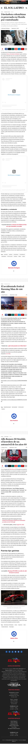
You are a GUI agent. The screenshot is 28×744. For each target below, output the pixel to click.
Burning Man (14, 407)
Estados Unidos (7, 11)
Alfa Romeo (12, 469)
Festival (3, 409)
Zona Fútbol (14, 727)
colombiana (16, 254)
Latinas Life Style (14, 722)
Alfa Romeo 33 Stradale (8, 624)
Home (2, 11)
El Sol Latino (9, 256)
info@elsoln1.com (14, 706)
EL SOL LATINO (14, 8)
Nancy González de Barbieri (13, 54)
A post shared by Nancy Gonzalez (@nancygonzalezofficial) (14, 109)
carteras (10, 254)
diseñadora (4, 256)
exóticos (15, 256)
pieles (23, 256)
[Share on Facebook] (6, 49)
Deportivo (20, 624)
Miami (12, 11)
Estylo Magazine (14, 721)
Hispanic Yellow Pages (14, 725)
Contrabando (22, 254)
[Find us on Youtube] (15, 652)
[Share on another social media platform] (25, 49)
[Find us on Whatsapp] (21, 652)
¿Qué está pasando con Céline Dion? (17, 345)
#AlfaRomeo (16, 520)
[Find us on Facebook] (6, 652)
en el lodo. (8, 353)
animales (6, 254)
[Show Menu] (1, 8)
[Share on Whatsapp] (12, 49)
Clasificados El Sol (14, 724)
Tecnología (6, 436)
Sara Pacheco (4, 294)
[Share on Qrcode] (22, 49)
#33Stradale (22, 520)
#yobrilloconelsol (7, 407)
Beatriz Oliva (4, 447)
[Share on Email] (16, 49)
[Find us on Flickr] (18, 652)
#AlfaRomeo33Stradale (7, 520)
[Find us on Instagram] (9, 652)
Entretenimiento (7, 283)
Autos (11, 436)
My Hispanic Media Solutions (14, 728)
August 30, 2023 (20, 524)
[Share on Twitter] (9, 49)
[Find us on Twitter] (12, 652)
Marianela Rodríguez (6, 28)
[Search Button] (26, 8)
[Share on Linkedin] (19, 49)
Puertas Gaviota (5, 626)
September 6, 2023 (15, 28)
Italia (25, 624)
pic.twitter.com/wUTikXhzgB (8, 522)
